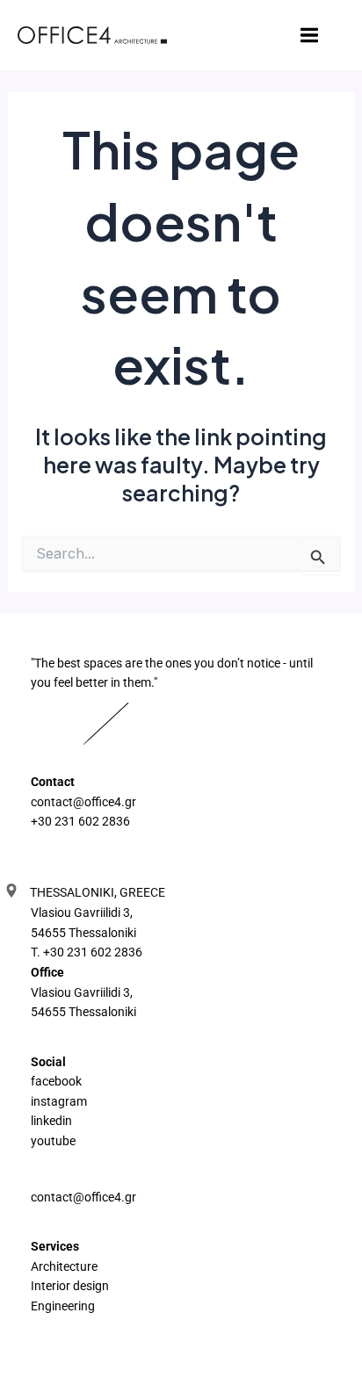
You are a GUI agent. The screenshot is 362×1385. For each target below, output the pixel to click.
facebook (56, 1081)
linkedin (51, 1121)
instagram (59, 1101)
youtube (53, 1141)
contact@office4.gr (83, 802)
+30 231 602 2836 (80, 821)
